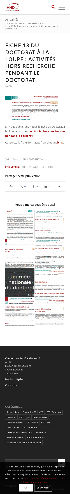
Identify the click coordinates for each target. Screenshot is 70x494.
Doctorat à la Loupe (33, 166)
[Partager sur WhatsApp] (35, 186)
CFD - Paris (46, 422)
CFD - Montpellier (15, 422)
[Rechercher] (51, 7)
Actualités (11, 20)
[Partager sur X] (23, 186)
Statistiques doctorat (36, 437)
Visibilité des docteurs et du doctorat (24, 442)
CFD (41, 412)
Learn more (43, 487)
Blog (17, 412)
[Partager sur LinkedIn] (47, 186)
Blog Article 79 (29, 412)
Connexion (11, 385)
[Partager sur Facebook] (11, 186)
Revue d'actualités (15, 437)
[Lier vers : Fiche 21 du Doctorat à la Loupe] (49, 311)
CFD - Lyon (24, 417)
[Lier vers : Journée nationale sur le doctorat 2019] (19, 282)
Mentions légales (14, 379)
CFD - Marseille (40, 417)
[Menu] (60, 7)
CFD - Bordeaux (53, 412)
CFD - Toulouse (30, 427)
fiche (50, 166)
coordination (35, 159)
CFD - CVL (11, 417)
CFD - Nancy (32, 422)
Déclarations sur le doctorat (19, 432)
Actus (8, 85)
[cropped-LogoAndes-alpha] (29, 7)
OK (25, 487)
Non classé (41, 432)
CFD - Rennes (13, 427)
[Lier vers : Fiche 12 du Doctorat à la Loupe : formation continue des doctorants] (49, 253)
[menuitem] (51, 7)
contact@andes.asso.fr (28, 358)
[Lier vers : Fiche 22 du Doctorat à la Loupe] (19, 253)
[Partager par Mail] (59, 186)
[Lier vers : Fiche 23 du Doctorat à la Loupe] (49, 282)
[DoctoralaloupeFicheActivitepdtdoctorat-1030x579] (35, 108)
